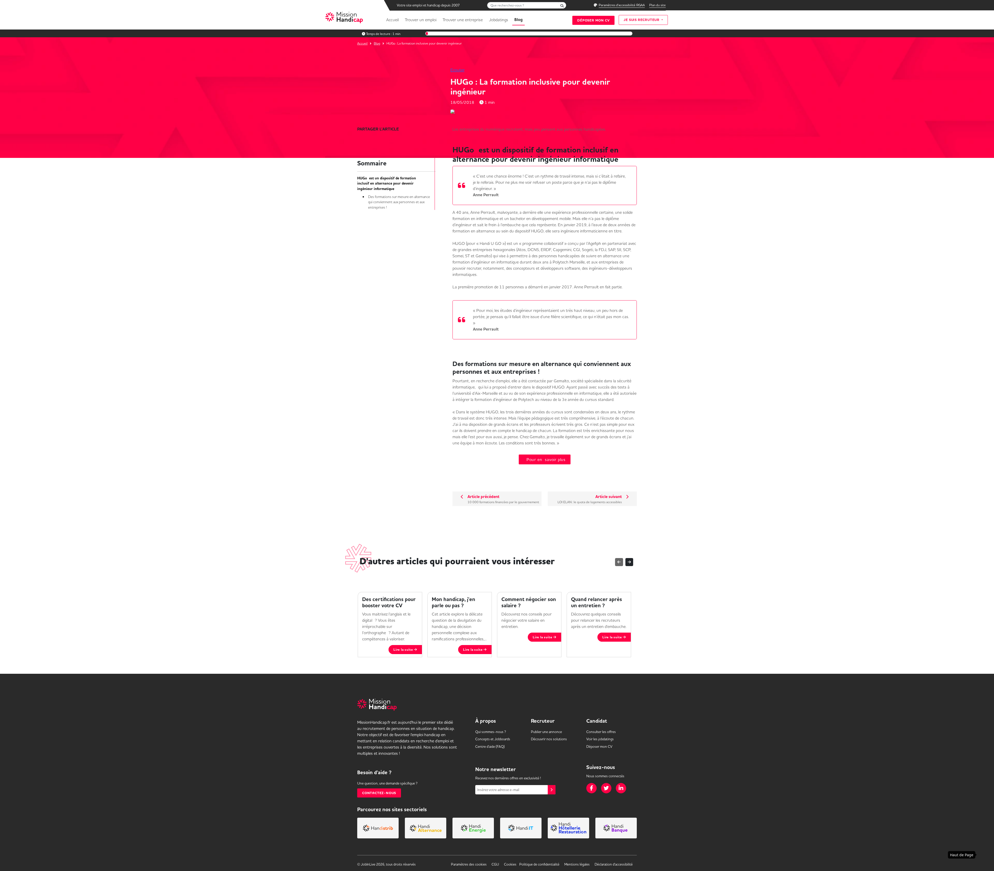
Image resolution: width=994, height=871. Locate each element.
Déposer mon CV (593, 20)
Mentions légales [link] (577, 864)
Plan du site (657, 5)
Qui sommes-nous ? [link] (490, 732)
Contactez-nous (379, 793)
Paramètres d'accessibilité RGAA (622, 5)
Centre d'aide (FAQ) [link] (490, 746)
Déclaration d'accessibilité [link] (614, 864)
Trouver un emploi (420, 19)
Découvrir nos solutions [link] (549, 739)
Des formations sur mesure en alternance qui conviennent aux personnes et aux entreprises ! (399, 202)
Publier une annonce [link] (546, 732)
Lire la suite (403, 649)
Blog (518, 20)
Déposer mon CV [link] (599, 746)
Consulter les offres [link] (601, 732)
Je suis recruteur (642, 20)
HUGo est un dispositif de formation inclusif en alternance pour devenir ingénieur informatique (386, 183)
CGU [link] (495, 864)
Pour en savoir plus (545, 459)
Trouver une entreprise (463, 19)
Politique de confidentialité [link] (539, 864)
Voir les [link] (600, 739)
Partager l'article (378, 129)
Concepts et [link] (492, 739)
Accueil (392, 19)
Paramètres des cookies (469, 864)
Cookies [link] (510, 864)
